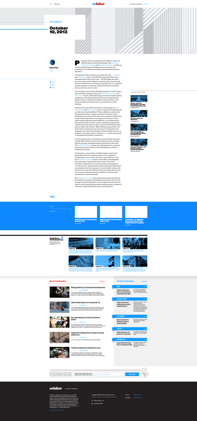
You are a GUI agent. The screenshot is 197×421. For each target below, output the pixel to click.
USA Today (82, 77)
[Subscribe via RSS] (144, 4)
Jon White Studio (137, 397)
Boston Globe (92, 110)
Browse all (53, 211)
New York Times (84, 145)
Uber (105, 133)
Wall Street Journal (106, 65)
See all (57, 244)
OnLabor (98, 3)
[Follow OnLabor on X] (146, 4)
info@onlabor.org (137, 394)
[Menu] (50, 4)
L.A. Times (91, 65)
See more (102, 281)
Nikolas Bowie (54, 67)
